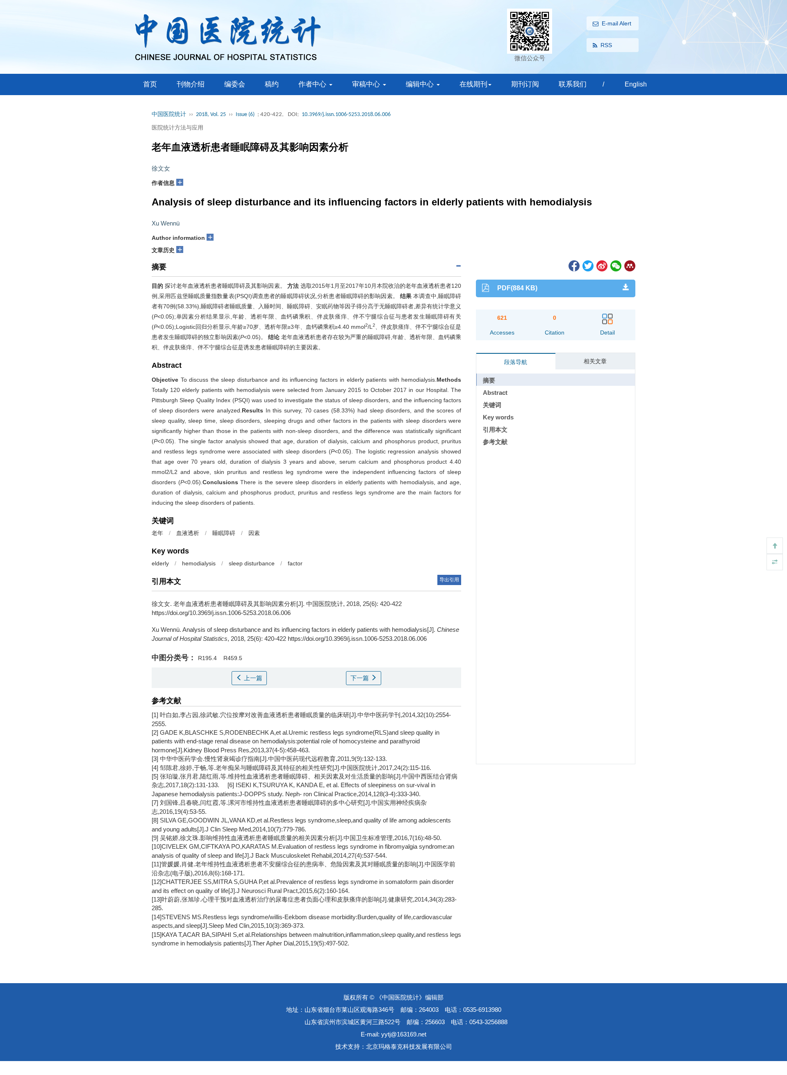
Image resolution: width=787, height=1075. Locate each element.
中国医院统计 (169, 115)
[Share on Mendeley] (629, 265)
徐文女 (161, 168)
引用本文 (495, 429)
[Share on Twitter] (587, 265)
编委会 (234, 84)
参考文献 (495, 441)
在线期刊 (473, 84)
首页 (150, 84)
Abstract (495, 392)
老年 (157, 533)
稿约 (272, 84)
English (636, 84)
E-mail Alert (616, 23)
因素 (254, 533)
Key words (498, 417)
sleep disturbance (252, 563)
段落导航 (515, 362)
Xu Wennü (166, 223)
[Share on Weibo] (601, 265)
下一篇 (360, 677)
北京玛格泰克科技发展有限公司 (409, 1046)
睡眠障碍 (223, 533)
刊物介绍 (191, 84)
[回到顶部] (775, 546)
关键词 (492, 404)
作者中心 (313, 84)
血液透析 (187, 533)
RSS (606, 45)
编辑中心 (421, 84)
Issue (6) (245, 115)
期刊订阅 (525, 84)
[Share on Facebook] (573, 265)
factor (295, 563)
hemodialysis (199, 563)
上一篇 (252, 677)
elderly (160, 563)
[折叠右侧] (775, 562)
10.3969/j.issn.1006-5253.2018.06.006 (346, 115)
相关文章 (595, 361)
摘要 (489, 380)
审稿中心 (367, 84)
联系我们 (573, 84)
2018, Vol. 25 (211, 115)
